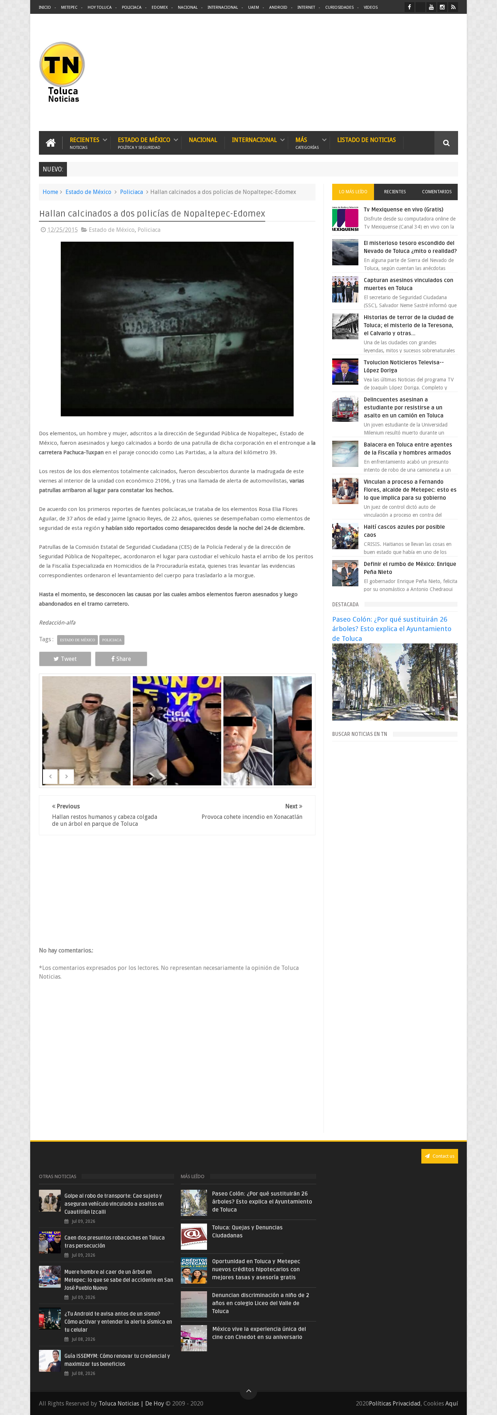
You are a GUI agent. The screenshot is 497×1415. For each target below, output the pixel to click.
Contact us (443, 1156)
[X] (420, 7)
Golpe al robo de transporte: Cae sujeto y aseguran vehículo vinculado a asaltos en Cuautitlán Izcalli (114, 1204)
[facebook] (409, 7)
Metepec (69, 7)
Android (278, 7)
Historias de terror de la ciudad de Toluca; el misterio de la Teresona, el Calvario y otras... (409, 325)
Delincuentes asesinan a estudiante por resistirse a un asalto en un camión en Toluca (404, 407)
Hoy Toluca (100, 7)
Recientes (84, 142)
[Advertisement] (397, 73)
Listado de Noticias (366, 139)
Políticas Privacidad (395, 1403)
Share (123, 658)
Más (307, 142)
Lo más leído (353, 191)
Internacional (223, 7)
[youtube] (431, 7)
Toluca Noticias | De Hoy (131, 1403)
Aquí (451, 1403)
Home (50, 192)
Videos (371, 7)
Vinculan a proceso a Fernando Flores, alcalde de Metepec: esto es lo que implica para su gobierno (410, 490)
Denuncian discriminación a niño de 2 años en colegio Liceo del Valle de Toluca (260, 1303)
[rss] (453, 7)
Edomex (160, 7)
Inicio (45, 7)
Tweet (69, 658)
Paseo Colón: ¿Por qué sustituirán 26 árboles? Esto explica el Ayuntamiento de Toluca (392, 628)
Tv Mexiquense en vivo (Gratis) (404, 209)
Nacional (188, 7)
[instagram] (442, 7)
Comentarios (437, 191)
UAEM (253, 7)
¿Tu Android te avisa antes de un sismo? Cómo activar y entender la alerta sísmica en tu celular (118, 1322)
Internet (306, 7)
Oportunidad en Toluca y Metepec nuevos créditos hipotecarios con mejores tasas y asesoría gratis (256, 1269)
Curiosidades (339, 7)
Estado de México (144, 142)
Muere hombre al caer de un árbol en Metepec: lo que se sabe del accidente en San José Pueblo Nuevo (118, 1280)
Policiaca (132, 7)
